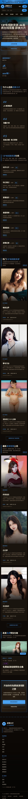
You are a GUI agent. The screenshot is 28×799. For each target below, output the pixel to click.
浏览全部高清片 (14, 701)
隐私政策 (15, 796)
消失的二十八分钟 (9, 419)
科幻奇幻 (4, 762)
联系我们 (10, 796)
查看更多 (5, 174)
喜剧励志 (4, 769)
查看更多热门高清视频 (14, 438)
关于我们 (4, 796)
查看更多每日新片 (14, 625)
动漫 (21, 14)
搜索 (24, 10)
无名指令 (6, 606)
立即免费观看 (14, 43)
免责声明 (4, 798)
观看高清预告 (14, 48)
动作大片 (4, 759)
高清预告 (4, 784)
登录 (20, 6)
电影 (7, 14)
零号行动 (6, 363)
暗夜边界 (6, 307)
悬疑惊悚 (4, 766)
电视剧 (12, 14)
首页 (2, 14)
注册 (25, 6)
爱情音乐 (4, 764)
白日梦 (5, 550)
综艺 (17, 14)
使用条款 (21, 796)
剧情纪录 (4, 771)
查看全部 (25, 265)
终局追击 (6, 494)
